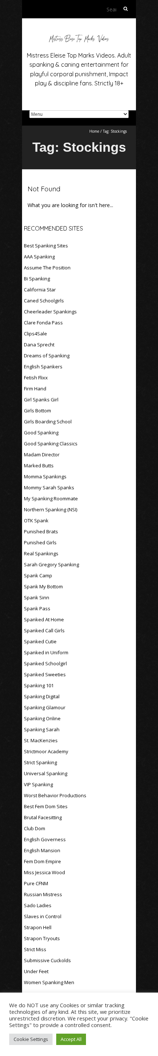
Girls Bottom (37, 410)
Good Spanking (41, 432)
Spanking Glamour (44, 707)
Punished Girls (40, 542)
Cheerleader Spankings (50, 311)
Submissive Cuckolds (47, 960)
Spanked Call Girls (44, 630)
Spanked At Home (44, 619)
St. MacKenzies (41, 740)
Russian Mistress (43, 894)
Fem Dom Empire (42, 861)
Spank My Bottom (43, 586)
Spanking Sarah (42, 729)
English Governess (45, 839)
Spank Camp (38, 575)
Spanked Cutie (40, 641)
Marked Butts (39, 465)
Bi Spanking (37, 278)
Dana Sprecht (39, 344)
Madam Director (42, 454)
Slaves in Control (42, 916)
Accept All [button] (71, 1039)
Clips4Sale (35, 333)
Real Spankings (41, 553)
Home (94, 131)
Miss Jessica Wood (44, 872)
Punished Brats (41, 531)
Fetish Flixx (36, 377)
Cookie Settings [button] (31, 1039)
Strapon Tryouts (42, 938)
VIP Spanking (38, 784)
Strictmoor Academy (46, 751)
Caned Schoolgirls (44, 300)
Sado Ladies (37, 905)
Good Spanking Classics (51, 443)
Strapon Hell (37, 927)
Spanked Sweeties (45, 674)
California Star (40, 289)
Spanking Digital (42, 696)
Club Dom (34, 828)
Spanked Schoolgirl (45, 663)
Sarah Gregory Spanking (51, 564)
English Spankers (43, 366)
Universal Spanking (45, 773)
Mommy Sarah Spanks (49, 487)
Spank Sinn (36, 597)
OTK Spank (36, 520)
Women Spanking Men (49, 982)
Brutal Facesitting (43, 817)
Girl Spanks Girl (41, 399)
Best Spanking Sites (46, 245)
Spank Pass (37, 608)
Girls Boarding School (48, 421)
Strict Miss (35, 949)
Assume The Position (47, 267)
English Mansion (42, 850)
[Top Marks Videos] (79, 36)
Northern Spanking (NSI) (50, 509)
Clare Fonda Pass (43, 322)
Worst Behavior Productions (55, 795)
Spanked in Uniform (46, 652)
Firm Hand (35, 388)
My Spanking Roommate (51, 498)
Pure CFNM (36, 883)
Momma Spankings (45, 476)
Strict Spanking (40, 762)
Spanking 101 (39, 685)
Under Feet (36, 971)
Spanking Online (42, 718)
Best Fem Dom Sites (46, 806)
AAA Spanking (39, 256)
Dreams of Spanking (46, 355)
